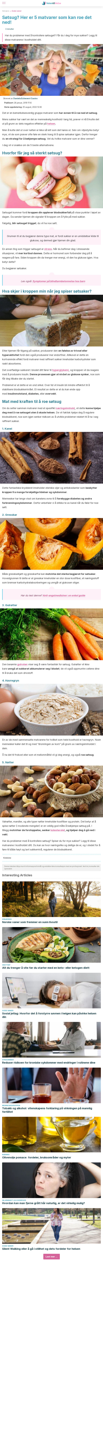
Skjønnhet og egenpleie (14, 1200)
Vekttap (6, 965)
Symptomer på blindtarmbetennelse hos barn (58, 281)
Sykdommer (8, 1060)
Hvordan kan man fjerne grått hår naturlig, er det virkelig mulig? (43, 1203)
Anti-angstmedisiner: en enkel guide (64, 595)
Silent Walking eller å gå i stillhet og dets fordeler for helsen (41, 1248)
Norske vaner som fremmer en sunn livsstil (30, 922)
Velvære (5, 11)
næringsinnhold (65, 408)
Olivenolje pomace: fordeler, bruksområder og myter (36, 1157)
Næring (6, 1155)
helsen (51, 123)
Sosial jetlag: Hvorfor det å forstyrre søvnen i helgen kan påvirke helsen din (49, 1015)
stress (48, 249)
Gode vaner (17, 11)
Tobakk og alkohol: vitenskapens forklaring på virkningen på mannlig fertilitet (47, 1110)
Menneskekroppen (11, 1105)
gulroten (22, 664)
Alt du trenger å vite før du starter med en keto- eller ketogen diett (45, 967)
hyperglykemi (60, 370)
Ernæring (7, 919)
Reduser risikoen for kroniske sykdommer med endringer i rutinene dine (48, 1062)
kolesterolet (58, 830)
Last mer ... (52, 1256)
